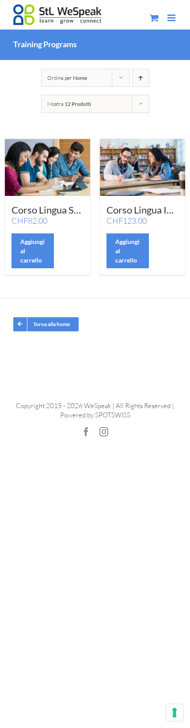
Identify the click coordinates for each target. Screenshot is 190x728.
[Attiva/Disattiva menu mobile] (172, 18)
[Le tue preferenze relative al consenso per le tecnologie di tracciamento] (174, 712)
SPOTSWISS (112, 415)
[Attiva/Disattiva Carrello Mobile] (154, 18)
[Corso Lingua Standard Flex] (47, 167)
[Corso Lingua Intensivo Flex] (142, 167)
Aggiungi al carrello (32, 251)
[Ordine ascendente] (140, 78)
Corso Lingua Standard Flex (68, 210)
